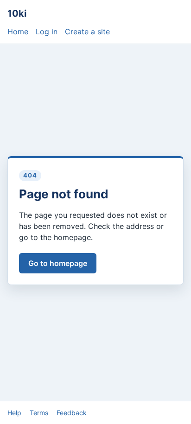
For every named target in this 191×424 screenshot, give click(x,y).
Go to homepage (57, 263)
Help (14, 413)
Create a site (87, 31)
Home (17, 31)
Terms (39, 413)
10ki (16, 13)
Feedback (72, 413)
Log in (46, 31)
